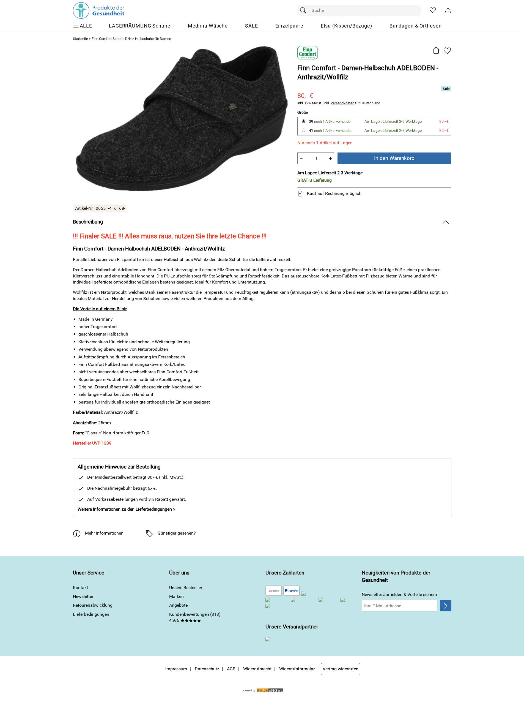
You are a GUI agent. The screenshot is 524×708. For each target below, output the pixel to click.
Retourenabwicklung (93, 605)
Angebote (178, 605)
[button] (436, 50)
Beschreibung (88, 222)
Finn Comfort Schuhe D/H (111, 39)
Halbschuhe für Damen (153, 39)
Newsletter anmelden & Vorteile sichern (399, 594)
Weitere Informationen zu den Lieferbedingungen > (126, 509)
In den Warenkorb (394, 158)
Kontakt (80, 587)
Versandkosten (342, 103)
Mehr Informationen (104, 533)
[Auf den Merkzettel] (447, 50)
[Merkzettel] (432, 10)
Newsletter (83, 596)
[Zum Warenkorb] (448, 10)
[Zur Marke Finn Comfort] (307, 52)
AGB (231, 668)
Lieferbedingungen (91, 614)
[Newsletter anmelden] (445, 605)
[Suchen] (304, 10)
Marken (176, 596)
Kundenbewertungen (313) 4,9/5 (195, 617)
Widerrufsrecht (257, 668)
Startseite (80, 39)
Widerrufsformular (297, 668)
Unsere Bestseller (185, 587)
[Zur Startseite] (98, 10)
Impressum (176, 668)
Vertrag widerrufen (340, 668)
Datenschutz (207, 668)
